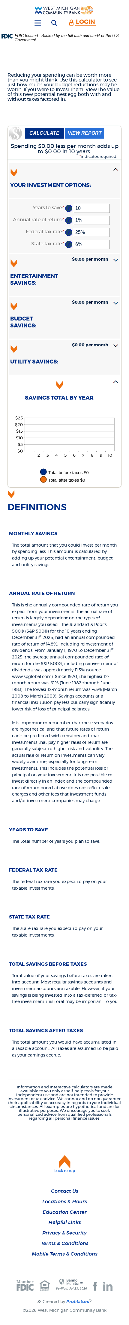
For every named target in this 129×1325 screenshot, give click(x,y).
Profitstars (77, 1302)
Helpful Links (64, 1222)
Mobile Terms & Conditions (65, 1254)
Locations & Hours (64, 1201)
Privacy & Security (64, 1233)
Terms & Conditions (64, 1243)
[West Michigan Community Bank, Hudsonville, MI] (64, 10)
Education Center (65, 1212)
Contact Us (64, 1191)
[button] (64, 181)
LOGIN (85, 22)
